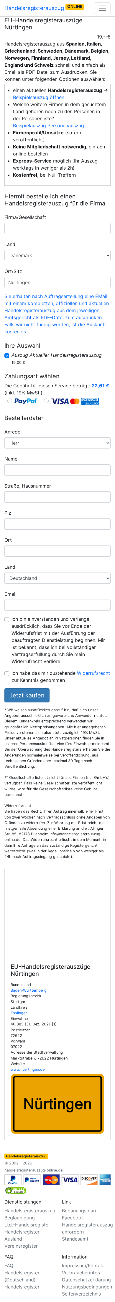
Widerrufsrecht (93, 673)
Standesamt (75, 1239)
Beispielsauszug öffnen (38, 97)
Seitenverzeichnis (81, 1294)
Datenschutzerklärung (86, 1280)
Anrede (12, 432)
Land (9, 244)
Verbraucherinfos (81, 1273)
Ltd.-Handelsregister (27, 1225)
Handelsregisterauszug (43, 7)
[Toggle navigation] (102, 8)
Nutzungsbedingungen (87, 1287)
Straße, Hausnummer (27, 486)
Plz (7, 513)
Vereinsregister (21, 1246)
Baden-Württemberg (29, 990)
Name (10, 459)
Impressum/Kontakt (83, 1265)
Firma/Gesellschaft (25, 217)
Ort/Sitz (13, 271)
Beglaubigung (19, 1218)
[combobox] (57, 228)
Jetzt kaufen (27, 695)
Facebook (73, 1218)
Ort (8, 540)
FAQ (8, 1265)
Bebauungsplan (79, 1211)
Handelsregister (22, 1287)
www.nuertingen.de (28, 1069)
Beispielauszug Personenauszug (48, 125)
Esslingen (19, 1013)
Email (10, 594)
